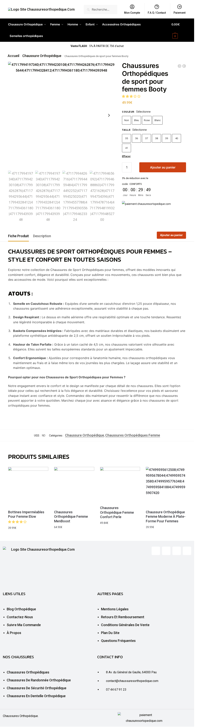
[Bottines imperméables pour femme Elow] (28, 487)
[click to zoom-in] (61, 115)
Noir (126, 120)
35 (126, 138)
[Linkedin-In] (176, 551)
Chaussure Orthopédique (41, 56)
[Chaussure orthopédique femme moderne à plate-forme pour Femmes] (166, 487)
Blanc (157, 120)
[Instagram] (187, 551)
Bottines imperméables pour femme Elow (26, 514)
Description (42, 236)
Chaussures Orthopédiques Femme (132, 435)
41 (126, 148)
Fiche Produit (18, 236)
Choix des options (28, 537)
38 (156, 138)
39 (166, 138)
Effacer (126, 156)
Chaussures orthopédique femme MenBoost (71, 516)
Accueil (13, 56)
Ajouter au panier (162, 167)
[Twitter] (166, 551)
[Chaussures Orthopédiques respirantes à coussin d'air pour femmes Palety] (184, 66)
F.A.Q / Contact (157, 12)
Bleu (136, 120)
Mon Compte (132, 12)
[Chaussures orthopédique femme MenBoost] (74, 487)
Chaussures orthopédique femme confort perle (117, 512)
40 (176, 138)
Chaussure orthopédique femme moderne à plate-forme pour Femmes (165, 516)
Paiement (179, 12)
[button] (131, 96)
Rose (147, 120)
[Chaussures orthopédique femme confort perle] (120, 485)
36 (136, 138)
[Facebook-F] (156, 551)
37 (146, 138)
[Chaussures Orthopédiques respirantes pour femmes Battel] (179, 66)
